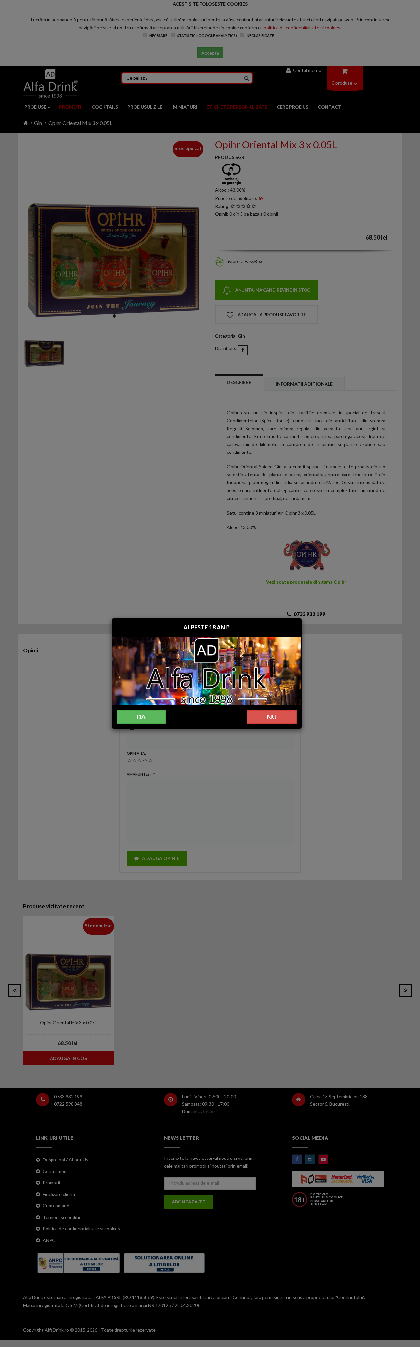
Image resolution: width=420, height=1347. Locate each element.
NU (272, 717)
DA (141, 717)
